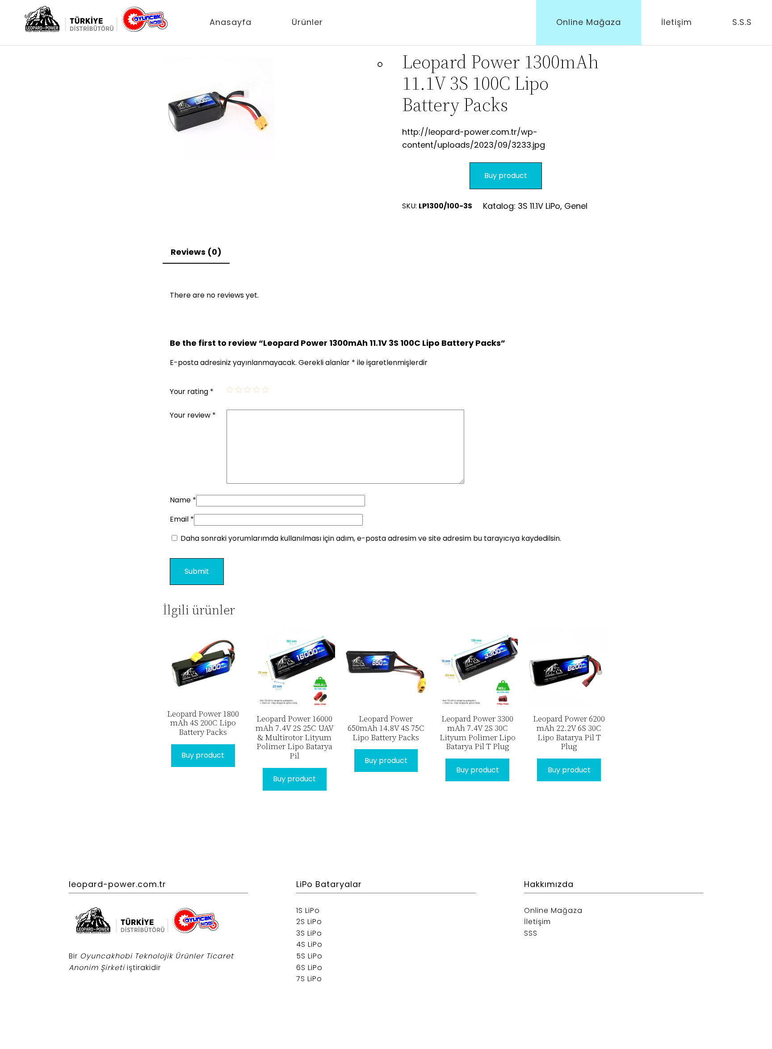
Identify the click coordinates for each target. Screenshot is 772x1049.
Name (183, 500)
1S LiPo (308, 910)
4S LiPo (309, 944)
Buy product (505, 175)
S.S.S (742, 22)
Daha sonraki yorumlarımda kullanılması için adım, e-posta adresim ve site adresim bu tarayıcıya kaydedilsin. (370, 538)
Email (182, 519)
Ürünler (307, 22)
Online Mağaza (588, 22)
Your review (193, 415)
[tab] (196, 253)
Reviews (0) (196, 251)
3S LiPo (309, 933)
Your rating (192, 391)
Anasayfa (231, 22)
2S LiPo (309, 921)
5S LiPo (309, 956)
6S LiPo (309, 967)
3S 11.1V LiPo (539, 205)
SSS (530, 933)
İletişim (676, 22)
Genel (575, 205)
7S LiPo (309, 979)
